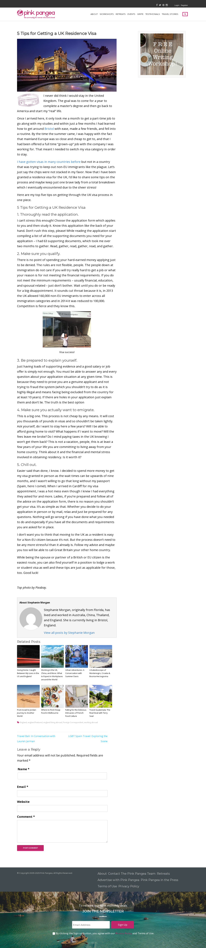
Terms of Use (107, 886)
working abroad (91, 722)
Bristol (49, 129)
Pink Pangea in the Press (159, 880)
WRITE (140, 14)
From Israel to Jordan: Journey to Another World (26, 713)
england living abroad (52, 722)
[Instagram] (167, 5)
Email (22, 787)
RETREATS (121, 14)
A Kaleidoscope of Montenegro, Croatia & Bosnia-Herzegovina (99, 673)
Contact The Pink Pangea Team (131, 873)
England (23, 722)
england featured (35, 722)
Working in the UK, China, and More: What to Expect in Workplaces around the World (52, 675)
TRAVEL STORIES (170, 14)
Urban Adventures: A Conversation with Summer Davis (74, 673)
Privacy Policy (129, 886)
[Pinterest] (163, 5)
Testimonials (152, 14)
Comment (26, 817)
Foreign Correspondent (73, 722)
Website (23, 802)
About (94, 14)
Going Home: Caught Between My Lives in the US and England (28, 673)
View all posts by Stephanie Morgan (69, 633)
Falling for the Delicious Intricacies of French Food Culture (75, 713)
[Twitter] (160, 5)
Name (23, 769)
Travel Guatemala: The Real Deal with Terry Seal (99, 713)
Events (131, 14)
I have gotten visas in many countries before (49, 162)
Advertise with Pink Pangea (118, 880)
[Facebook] (157, 5)
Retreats (163, 873)
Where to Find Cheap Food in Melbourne (50, 711)
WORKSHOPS (107, 14)
